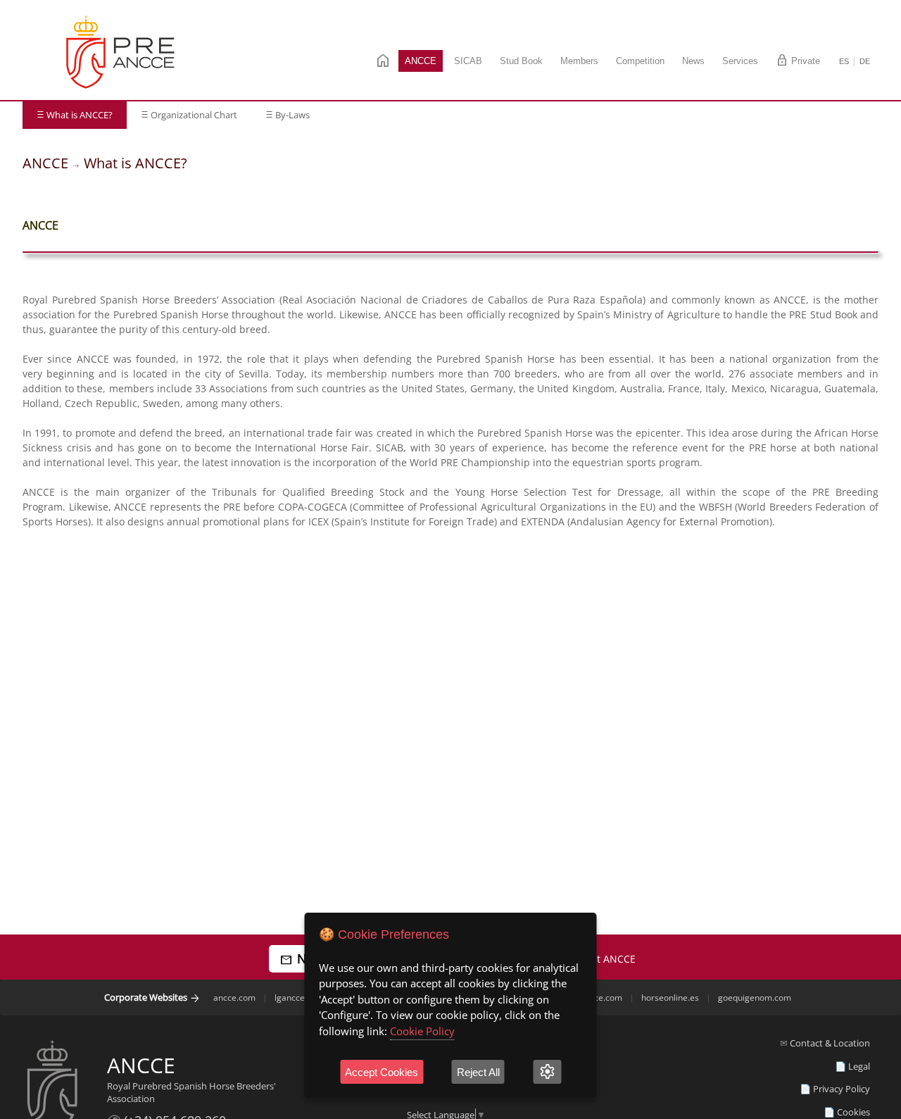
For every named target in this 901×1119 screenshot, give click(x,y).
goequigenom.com (754, 998)
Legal (859, 1066)
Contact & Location (830, 1043)
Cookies (853, 1112)
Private (798, 60)
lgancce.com (299, 998)
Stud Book (521, 61)
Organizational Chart (189, 114)
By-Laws (287, 114)
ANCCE (420, 61)
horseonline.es (670, 998)
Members (579, 61)
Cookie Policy (422, 1031)
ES (844, 61)
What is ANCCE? (75, 114)
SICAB (468, 61)
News (693, 61)
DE (864, 61)
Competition (640, 61)
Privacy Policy (841, 1088)
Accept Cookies (381, 1072)
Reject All (478, 1072)
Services (740, 61)
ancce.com (234, 998)
